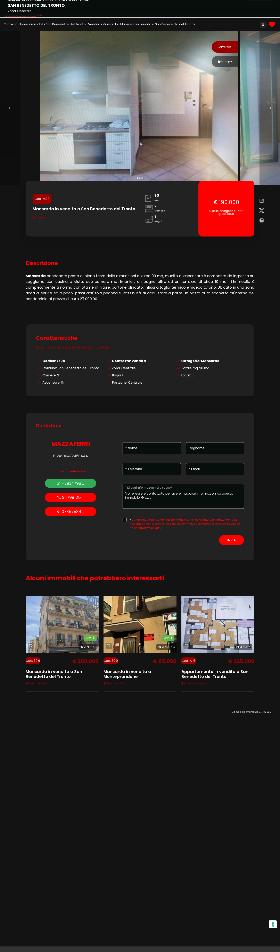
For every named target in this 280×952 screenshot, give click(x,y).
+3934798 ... (72, 483)
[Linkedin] (260, 221)
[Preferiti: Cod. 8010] (109, 646)
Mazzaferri (70, 443)
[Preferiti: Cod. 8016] (31, 646)
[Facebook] (260, 201)
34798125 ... (72, 497)
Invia (231, 540)
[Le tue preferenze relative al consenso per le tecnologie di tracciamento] (273, 924)
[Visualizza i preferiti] (272, 26)
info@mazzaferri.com (70, 471)
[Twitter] (260, 211)
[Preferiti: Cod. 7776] (186, 646)
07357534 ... (73, 511)
